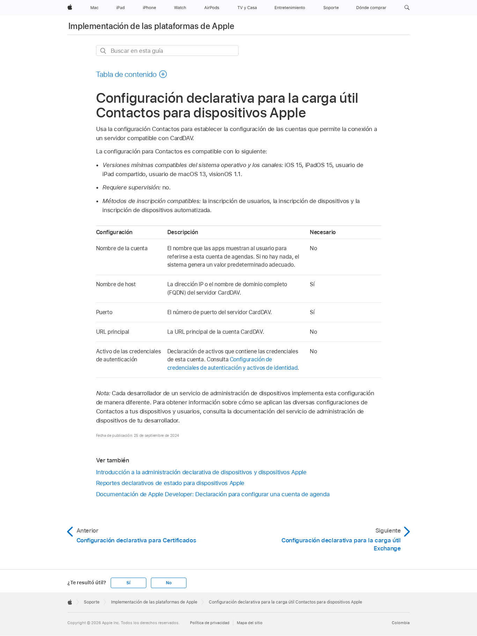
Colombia (401, 622)
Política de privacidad (209, 622)
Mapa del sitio (250, 622)
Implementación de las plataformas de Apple (151, 26)
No (168, 582)
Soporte (92, 602)
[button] (407, 7)
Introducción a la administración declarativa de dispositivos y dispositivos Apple (201, 472)
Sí (128, 582)
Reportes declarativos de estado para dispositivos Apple (170, 482)
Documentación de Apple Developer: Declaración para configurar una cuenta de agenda (213, 494)
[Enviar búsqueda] (103, 51)
